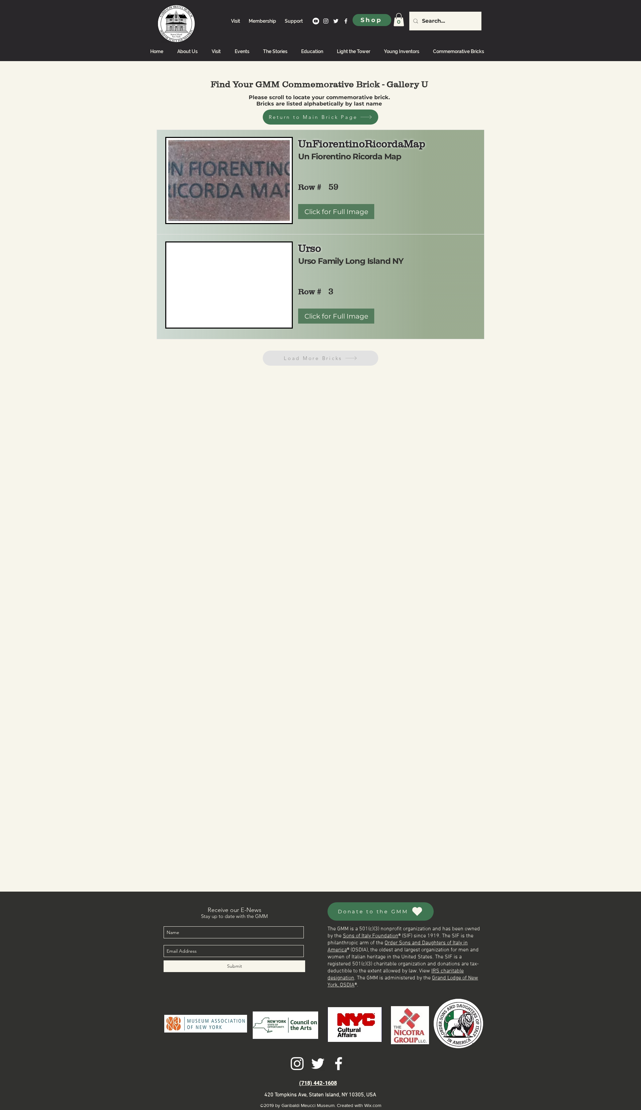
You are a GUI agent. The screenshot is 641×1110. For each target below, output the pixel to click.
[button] (336, 316)
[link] (398, 19)
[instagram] (326, 21)
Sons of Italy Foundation (370, 936)
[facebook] (346, 21)
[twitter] (336, 21)
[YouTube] (315, 21)
